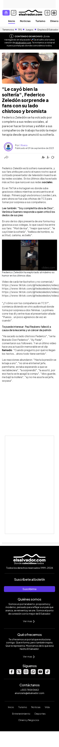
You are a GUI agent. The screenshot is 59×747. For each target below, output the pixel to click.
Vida (47, 707)
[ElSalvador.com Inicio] (30, 12)
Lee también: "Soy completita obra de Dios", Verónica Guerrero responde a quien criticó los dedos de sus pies (28, 212)
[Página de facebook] (11, 673)
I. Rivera (23, 145)
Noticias (25, 20)
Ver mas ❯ (29, 621)
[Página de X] (18, 673)
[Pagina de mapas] (47, 12)
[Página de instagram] (26, 673)
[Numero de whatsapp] (33, 673)
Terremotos (8, 29)
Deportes (40, 713)
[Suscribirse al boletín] (6, 13)
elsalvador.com (23, 42)
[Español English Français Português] (54, 12)
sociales (47, 182)
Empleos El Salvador (48, 29)
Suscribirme (29, 589)
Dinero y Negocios (29, 720)
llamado (7, 350)
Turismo (40, 20)
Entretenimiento (21, 713)
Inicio (11, 20)
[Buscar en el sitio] (13, 12)
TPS (20, 29)
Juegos (29, 29)
